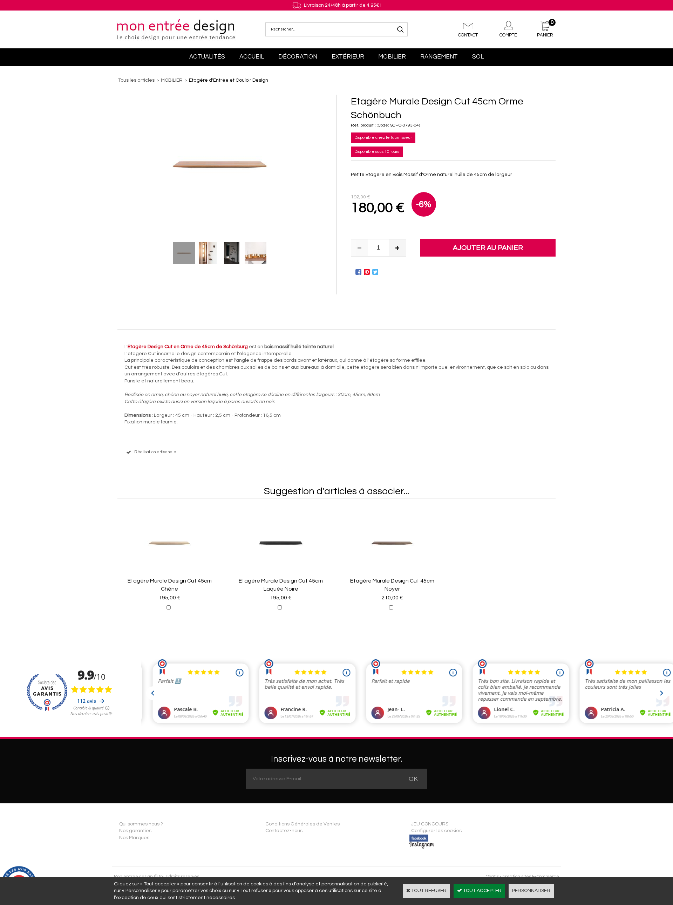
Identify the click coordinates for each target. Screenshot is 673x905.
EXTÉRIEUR (348, 57)
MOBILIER (392, 57)
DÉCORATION (297, 57)
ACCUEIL (251, 57)
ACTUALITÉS (207, 57)
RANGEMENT (439, 57)
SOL (478, 57)
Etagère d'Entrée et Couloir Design (228, 80)
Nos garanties (135, 830)
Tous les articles (136, 80)
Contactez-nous (283, 830)
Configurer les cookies (436, 830)
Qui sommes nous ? (141, 824)
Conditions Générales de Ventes (302, 824)
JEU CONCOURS (429, 824)
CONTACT (468, 35)
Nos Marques (134, 837)
